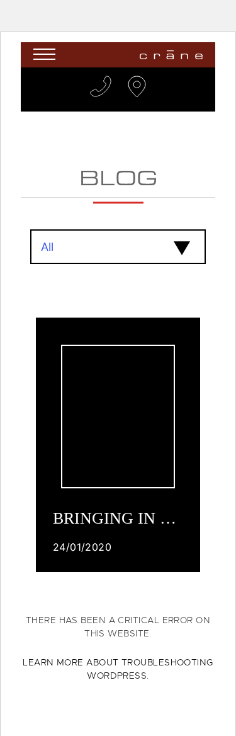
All (47, 246)
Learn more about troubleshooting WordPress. (118, 669)
